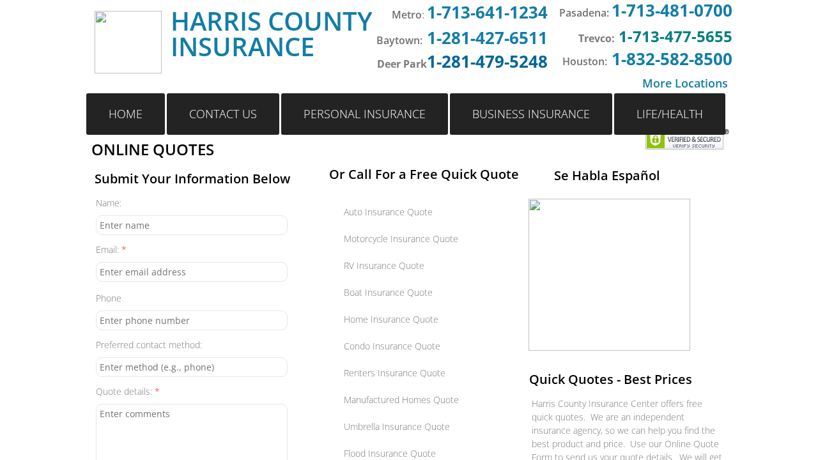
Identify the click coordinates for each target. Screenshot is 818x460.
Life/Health (670, 113)
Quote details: (128, 391)
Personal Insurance (365, 113)
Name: (108, 203)
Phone (108, 298)
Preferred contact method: (149, 345)
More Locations (685, 83)
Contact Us (223, 113)
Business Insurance (531, 113)
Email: (111, 249)
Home (126, 113)
